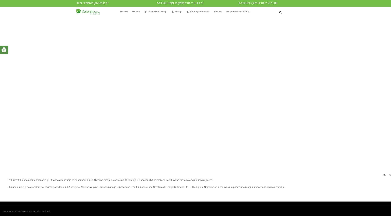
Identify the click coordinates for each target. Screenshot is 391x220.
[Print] (384, 175)
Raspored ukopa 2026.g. (238, 11)
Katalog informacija (200, 11)
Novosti (124, 11)
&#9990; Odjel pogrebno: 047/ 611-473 (180, 3)
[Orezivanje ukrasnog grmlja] (195, 93)
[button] (4, 50)
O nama (136, 11)
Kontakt (218, 11)
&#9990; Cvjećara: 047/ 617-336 (258, 3)
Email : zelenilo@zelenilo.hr (92, 3)
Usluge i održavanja (157, 11)
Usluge (178, 11)
